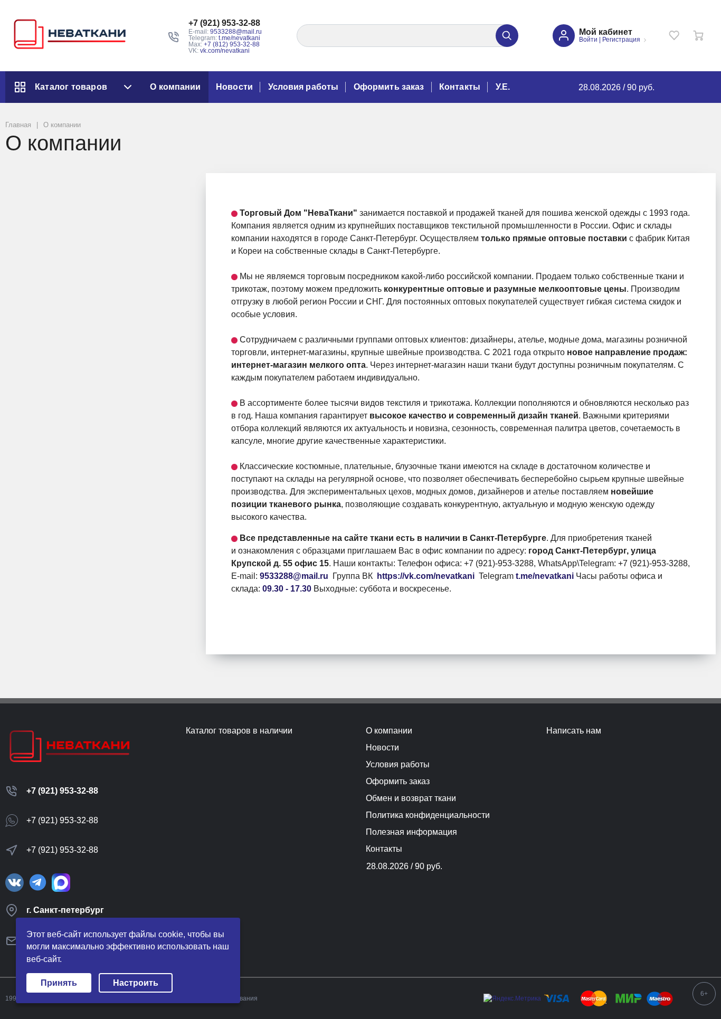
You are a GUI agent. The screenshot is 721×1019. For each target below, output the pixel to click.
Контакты (459, 86)
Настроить (135, 982)
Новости (234, 86)
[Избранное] (674, 35)
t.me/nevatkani (239, 38)
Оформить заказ (389, 86)
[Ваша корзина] (698, 35)
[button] (225, 23)
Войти (588, 39)
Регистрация (621, 39)
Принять (59, 982)
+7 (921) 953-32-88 (62, 790)
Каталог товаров (71, 86)
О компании (175, 86)
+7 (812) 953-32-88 (232, 44)
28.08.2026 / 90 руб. (616, 87)
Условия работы (303, 86)
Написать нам (573, 730)
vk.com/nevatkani (225, 50)
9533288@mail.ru (236, 31)
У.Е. (503, 86)
